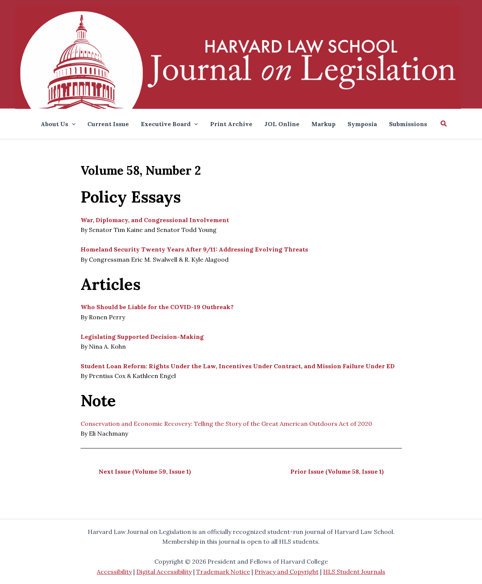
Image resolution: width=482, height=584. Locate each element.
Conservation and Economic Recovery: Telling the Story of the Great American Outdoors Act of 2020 (226, 423)
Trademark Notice (223, 571)
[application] (72, 124)
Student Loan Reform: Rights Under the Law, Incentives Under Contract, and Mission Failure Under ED (238, 366)
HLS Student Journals (354, 571)
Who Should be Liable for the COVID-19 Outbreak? (157, 307)
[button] (444, 124)
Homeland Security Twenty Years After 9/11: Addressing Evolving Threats (194, 249)
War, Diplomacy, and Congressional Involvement (155, 220)
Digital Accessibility (164, 571)
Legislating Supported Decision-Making (142, 336)
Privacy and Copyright (287, 571)
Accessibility (114, 571)
